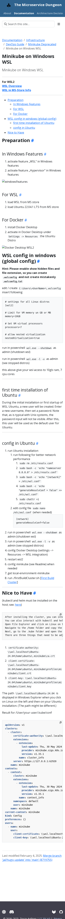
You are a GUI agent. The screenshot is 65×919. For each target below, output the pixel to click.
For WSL (18, 109)
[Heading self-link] (32, 140)
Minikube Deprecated (42, 44)
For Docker (20, 114)
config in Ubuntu (24, 128)
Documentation (12, 40)
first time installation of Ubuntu (33, 123)
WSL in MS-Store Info (16, 90)
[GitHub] (61, 911)
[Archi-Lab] (4, 911)
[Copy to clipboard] (60, 614)
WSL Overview (12, 86)
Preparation (15, 100)
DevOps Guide (15, 44)
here (18, 605)
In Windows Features (26, 104)
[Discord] (11, 911)
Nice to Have (16, 132)
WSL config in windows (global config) (32, 119)
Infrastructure (35, 40)
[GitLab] (54, 911)
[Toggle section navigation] (58, 24)
